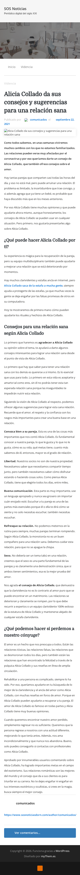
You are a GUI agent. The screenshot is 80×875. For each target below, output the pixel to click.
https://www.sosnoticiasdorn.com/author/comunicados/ (40, 815)
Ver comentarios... (27, 833)
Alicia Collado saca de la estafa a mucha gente (33, 285)
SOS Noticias (15, 8)
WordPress (62, 851)
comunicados (38, 119)
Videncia (27, 67)
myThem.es (48, 856)
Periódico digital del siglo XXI (20, 13)
